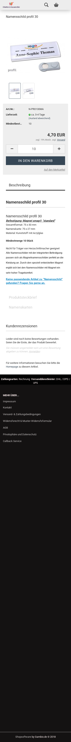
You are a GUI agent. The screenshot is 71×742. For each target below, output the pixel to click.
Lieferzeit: (12, 114)
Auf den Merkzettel (54, 169)
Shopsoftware (23, 736)
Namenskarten (20, 307)
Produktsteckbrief (23, 297)
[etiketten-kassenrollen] (10, 5)
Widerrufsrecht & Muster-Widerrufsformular (27, 420)
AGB (5, 427)
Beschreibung (19, 185)
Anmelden (34, 351)
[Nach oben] (60, 736)
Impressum (9, 401)
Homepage (12, 366)
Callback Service (12, 441)
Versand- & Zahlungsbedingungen (22, 414)
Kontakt (7, 407)
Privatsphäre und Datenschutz (19, 434)
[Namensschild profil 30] (35, 52)
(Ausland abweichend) (39, 118)
